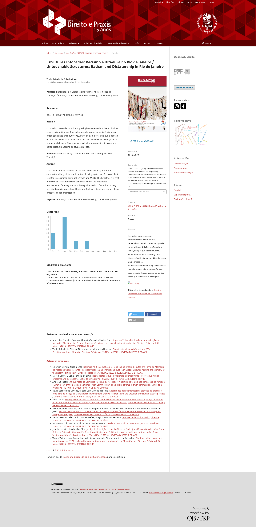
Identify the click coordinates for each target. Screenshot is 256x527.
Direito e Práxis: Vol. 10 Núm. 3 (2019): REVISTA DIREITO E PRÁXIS (106, 414)
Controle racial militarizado (135, 417)
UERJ (189, 2)
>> (73, 450)
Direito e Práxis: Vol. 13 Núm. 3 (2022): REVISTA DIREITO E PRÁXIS (107, 386)
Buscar (208, 43)
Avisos (147, 43)
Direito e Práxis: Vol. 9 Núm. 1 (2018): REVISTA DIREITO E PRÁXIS (113, 378)
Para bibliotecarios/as (183, 172)
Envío (136, 43)
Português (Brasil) (183, 199)
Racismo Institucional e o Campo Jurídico (128, 423)
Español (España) (182, 194)
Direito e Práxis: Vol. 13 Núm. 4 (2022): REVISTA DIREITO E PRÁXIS (114, 352)
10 (68, 450)
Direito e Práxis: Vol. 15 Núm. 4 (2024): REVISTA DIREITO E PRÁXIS (105, 425)
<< (48, 450)
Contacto (159, 43)
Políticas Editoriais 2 (94, 43)
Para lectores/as (181, 163)
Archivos (59, 53)
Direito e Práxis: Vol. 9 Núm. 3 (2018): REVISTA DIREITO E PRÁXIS (105, 435)
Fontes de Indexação (118, 43)
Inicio (45, 43)
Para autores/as (181, 168)
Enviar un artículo (184, 87)
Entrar (211, 2)
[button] (136, 314)
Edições (73, 43)
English (177, 190)
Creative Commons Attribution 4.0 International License (105, 490)
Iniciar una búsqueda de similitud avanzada (85, 456)
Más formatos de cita (139, 191)
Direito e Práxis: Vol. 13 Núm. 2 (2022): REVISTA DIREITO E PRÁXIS (110, 372)
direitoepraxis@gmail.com (161, 492)
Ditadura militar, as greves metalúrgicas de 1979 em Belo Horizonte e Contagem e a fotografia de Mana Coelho (107, 439)
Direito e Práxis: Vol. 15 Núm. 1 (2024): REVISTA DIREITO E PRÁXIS (105, 419)
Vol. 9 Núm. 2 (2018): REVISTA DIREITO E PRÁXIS (87, 53)
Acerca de (57, 43)
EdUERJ (180, 2)
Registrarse (200, 2)
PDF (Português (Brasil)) (143, 141)
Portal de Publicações (164, 2)
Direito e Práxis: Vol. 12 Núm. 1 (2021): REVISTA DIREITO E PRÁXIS (86, 396)
